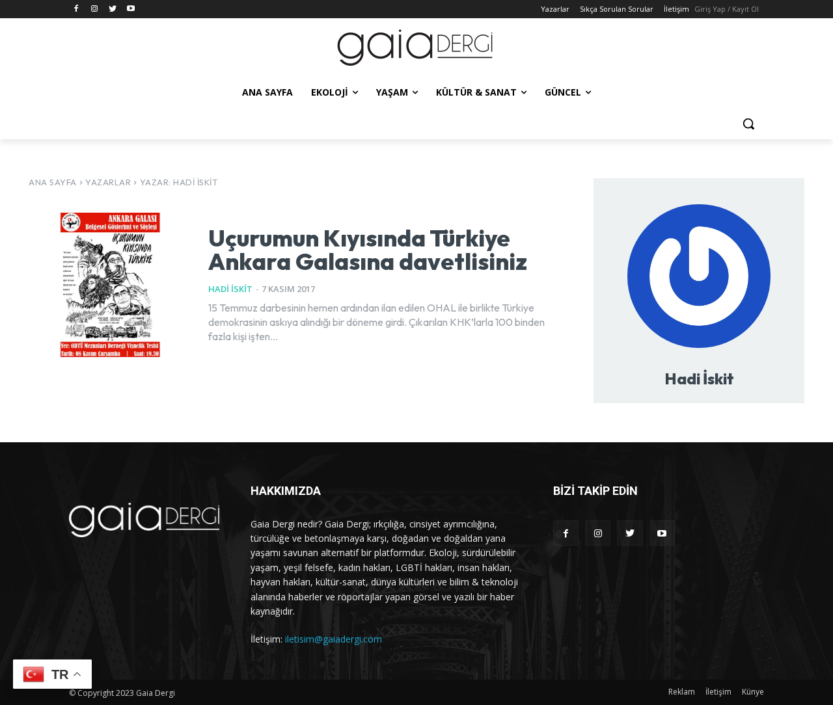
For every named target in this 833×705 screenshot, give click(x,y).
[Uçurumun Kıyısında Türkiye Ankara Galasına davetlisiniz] (109, 284)
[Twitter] (112, 9)
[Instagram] (94, 9)
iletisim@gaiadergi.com (333, 639)
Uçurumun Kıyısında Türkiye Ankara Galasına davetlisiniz (367, 249)
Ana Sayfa (53, 182)
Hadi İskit (230, 289)
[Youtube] (130, 9)
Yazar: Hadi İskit (179, 182)
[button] (748, 123)
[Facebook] (76, 9)
